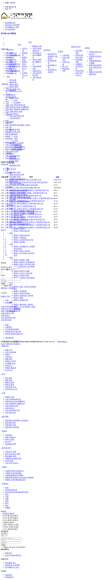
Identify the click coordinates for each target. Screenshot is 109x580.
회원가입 (9, 344)
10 (6, 255)
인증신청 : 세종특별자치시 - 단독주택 (26, 201)
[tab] (54, 346)
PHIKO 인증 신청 (7, 162)
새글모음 (8, 575)
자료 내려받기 (10, 437)
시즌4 (16, 141)
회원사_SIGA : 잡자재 (22, 251)
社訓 (7, 325)
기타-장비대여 (14, 118)
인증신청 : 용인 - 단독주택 (22, 206)
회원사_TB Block (20, 237)
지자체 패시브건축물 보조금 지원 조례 (23, 185)
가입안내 (12, 60)
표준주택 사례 (14, 132)
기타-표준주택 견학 (16, 116)
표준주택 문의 (14, 129)
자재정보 (4, 84)
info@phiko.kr (62, 341)
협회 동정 (13, 82)
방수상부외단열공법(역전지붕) (10, 97)
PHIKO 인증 (37, 46)
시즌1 (16, 134)
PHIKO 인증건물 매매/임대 (15, 480)
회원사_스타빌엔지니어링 (23, 240)
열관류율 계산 (10, 23)
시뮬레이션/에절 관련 (79, 66)
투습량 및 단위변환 (12, 25)
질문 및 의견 (11, 169)
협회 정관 (13, 62)
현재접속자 (9, 577)
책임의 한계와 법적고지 (14, 334)
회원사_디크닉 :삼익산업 (23, 273)
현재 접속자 (8, 513)
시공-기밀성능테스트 (17, 105)
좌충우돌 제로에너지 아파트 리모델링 (95, 67)
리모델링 (17, 102)
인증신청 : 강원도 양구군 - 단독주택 (26, 209)
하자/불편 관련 (14, 177)
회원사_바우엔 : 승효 (21, 271)
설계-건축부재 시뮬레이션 (19, 109)
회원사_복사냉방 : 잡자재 (23, 304)
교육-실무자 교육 (15, 111)
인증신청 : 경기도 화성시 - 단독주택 (26, 203)
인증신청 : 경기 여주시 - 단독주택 (25, 214)
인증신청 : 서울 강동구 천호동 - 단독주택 (28, 193)
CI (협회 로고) (10, 66)
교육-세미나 (13, 114)
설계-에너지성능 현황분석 (19, 107)
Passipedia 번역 (14, 165)
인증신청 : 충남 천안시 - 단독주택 (25, 195)
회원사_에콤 (18, 298)
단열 (7, 88)
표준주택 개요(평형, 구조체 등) (53, 56)
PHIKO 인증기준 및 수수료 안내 (25, 179)
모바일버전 (9, 338)
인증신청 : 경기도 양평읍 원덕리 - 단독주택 (29, 190)
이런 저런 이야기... (16, 183)
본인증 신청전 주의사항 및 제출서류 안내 (24, 187)
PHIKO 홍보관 (10, 71)
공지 (8, 76)
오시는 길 (13, 73)
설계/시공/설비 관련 (16, 174)
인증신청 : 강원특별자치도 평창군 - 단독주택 (29, 227)
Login (3, 283)
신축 (15, 100)
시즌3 (16, 138)
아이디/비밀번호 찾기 (13, 555)
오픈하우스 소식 (25, 75)
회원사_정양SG (19, 242)
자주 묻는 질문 (14, 172)
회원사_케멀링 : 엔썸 (21, 260)
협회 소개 (13, 53)
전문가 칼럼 (9, 439)
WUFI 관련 (79, 71)
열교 (11, 233)
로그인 (3, 344)
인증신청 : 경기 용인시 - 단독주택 (25, 217)
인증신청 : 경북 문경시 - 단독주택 (25, 211)
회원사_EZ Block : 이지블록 (24, 213)
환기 (11, 284)
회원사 (11, 57)
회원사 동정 (13, 84)
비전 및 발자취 (10, 55)
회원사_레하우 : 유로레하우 (24, 262)
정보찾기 (17, 344)
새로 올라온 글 (10, 7)
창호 (11, 257)
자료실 (60, 51)
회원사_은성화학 (20, 291)
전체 (7, 168)
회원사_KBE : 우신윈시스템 (24, 264)
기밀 (11, 244)
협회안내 (10, 49)
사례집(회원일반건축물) (14, 475)
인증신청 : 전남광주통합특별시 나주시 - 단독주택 (31, 198)
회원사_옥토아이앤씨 (22, 293)
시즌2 (16, 136)
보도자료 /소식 (14, 89)
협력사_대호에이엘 (21, 300)
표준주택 (10, 122)
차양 (7, 108)
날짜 (57, 177)
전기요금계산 (10, 29)
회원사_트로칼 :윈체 (21, 275)
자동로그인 (7, 286)
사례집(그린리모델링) (13, 473)
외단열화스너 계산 (12, 27)
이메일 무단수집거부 (13, 331)
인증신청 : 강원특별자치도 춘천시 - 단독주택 (29, 222)
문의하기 (12, 69)
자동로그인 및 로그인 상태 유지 (14, 547)
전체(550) (4, 164)
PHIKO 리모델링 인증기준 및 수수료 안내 (28, 182)
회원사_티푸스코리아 (22, 231)
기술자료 (65, 55)
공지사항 (12, 80)
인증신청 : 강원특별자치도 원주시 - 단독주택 (29, 225)
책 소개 (65, 66)
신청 (30, 42)
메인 (7, 121)
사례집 (87, 48)
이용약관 (8, 327)
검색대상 (4, 267)
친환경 (8, 115)
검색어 (5, 269)
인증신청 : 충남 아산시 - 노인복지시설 (27, 219)
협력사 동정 (13, 87)
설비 (7, 112)
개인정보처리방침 (12, 329)
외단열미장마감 (11, 490)
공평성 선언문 (10, 64)
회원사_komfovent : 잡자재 (23, 295)
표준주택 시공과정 (16, 143)
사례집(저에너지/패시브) (14, 471)
